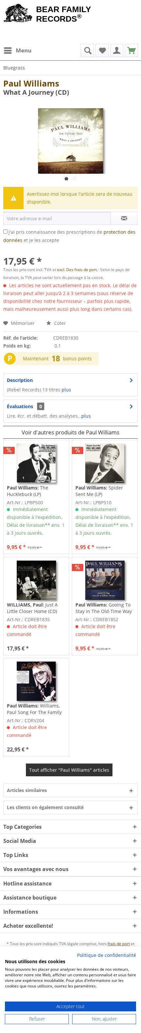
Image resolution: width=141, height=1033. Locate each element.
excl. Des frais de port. (77, 269)
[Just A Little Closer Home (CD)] (36, 580)
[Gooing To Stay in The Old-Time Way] (104, 580)
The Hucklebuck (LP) (27, 491)
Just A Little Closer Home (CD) (32, 608)
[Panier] (131, 50)
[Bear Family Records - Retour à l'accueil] (18, 13)
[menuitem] (17, 50)
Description (20, 380)
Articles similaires (27, 790)
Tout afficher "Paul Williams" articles (69, 770)
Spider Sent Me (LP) (99, 491)
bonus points (77, 358)
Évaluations (20, 406)
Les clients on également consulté (45, 807)
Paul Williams (31, 83)
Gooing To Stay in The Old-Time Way (103, 608)
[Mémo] (102, 50)
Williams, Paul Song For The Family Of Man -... (34, 709)
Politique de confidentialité (106, 955)
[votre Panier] (116, 50)
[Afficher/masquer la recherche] (87, 50)
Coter (59, 323)
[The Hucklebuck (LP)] (36, 463)
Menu (23, 50)
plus (66, 390)
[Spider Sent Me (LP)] (104, 463)
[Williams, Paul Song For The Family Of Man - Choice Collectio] (36, 681)
